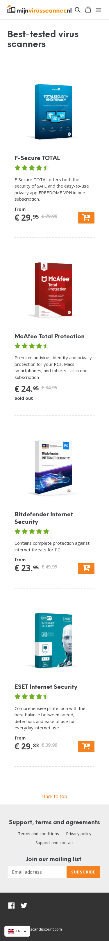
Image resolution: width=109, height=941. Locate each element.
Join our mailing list (53, 859)
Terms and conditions (38, 833)
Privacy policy (78, 833)
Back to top (54, 796)
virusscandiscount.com (42, 929)
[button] (17, 931)
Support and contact (54, 842)
